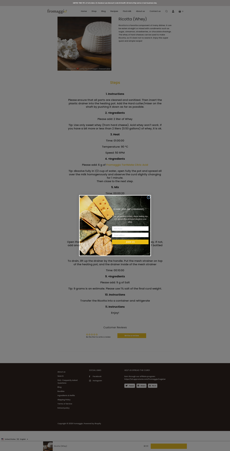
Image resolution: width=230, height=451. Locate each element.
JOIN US (130, 241)
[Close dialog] (148, 197)
